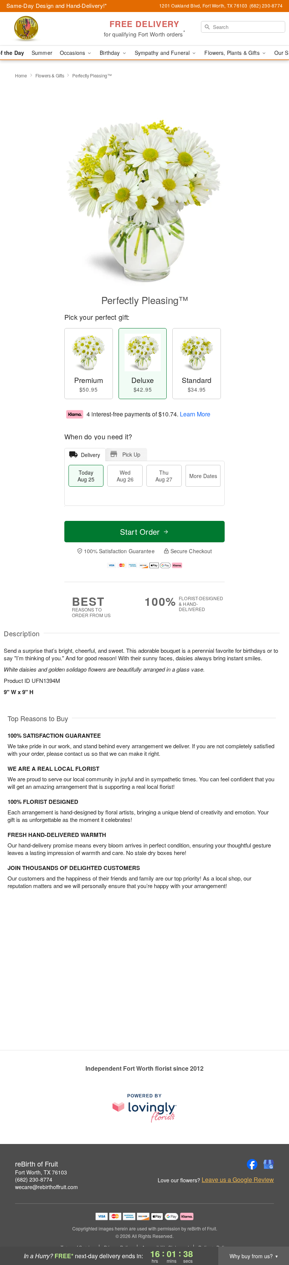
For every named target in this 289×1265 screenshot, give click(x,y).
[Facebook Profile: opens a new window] (252, 1164)
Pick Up (131, 454)
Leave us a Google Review (238, 1180)
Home (21, 75)
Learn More (195, 414)
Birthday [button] (110, 52)
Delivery (90, 454)
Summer (42, 52)
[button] (269, 1233)
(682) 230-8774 (33, 1179)
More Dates (203, 476)
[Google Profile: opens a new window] (268, 1164)
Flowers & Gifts (49, 75)
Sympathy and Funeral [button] (163, 52)
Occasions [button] (73, 52)
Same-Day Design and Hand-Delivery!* (56, 5)
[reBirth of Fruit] (49, 29)
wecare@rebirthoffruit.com (46, 1187)
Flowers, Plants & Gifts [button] (232, 52)
